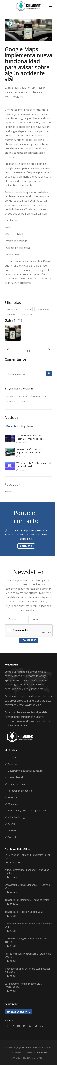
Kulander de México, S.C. (34, 1047)
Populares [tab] (27, 426)
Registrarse (29, 640)
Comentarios (24, 92)
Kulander (10, 491)
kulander (35, 395)
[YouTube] (18, 1026)
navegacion (26, 314)
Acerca (11, 823)
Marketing (13, 803)
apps (45, 395)
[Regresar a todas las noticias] (27, 350)
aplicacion (11, 314)
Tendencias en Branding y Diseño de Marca (27, 899)
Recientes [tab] (12, 426)
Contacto (12, 837)
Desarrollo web (16, 777)
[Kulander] (28, 6)
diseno (22, 401)
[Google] (41, 1026)
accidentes (11, 308)
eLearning (13, 797)
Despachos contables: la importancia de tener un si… (28, 925)
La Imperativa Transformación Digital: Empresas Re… (24, 985)
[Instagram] (13, 1026)
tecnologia (26, 308)
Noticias (12, 757)
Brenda (8, 92)
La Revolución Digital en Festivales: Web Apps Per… (30, 437)
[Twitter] (35, 1026)
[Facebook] (7, 1026)
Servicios (12, 764)
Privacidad (42, 1052)
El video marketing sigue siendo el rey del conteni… (26, 940)
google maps (42, 308)
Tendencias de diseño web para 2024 (24, 911)
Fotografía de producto (20, 790)
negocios (24, 395)
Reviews (12, 830)
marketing (11, 401)
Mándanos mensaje (18, 1011)
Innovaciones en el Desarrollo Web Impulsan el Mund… (28, 970)
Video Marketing (16, 817)
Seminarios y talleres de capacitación (27, 810)
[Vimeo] (30, 1026)
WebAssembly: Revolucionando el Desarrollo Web (33, 465)
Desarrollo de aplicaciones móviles (26, 770)
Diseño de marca (16, 784)
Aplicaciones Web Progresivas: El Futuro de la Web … (28, 955)
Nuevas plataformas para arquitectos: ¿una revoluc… (30, 451)
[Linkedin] (24, 1026)
